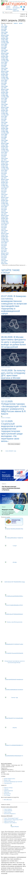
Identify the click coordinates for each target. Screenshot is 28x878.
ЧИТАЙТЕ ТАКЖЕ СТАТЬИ (10, 271)
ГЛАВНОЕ (23, 14)
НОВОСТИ (23, 16)
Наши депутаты (8, 783)
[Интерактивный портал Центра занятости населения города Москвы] (14, 668)
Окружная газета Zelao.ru (10, 822)
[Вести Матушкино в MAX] (22, 6)
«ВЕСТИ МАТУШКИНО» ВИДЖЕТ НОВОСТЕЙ (16, 8)
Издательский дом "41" (9, 821)
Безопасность (7, 793)
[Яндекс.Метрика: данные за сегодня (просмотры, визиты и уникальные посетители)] (15, 826)
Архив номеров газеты (9, 778)
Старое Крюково (8, 810)
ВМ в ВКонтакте (8, 799)
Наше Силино (7, 812)
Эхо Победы (7, 795)
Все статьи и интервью (14, 444)
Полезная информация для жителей (13, 781)
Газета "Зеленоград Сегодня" (11, 818)
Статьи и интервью (5, 292)
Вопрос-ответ (7, 780)
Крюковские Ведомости (10, 813)
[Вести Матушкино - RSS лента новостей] (23, 9)
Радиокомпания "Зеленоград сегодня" (13, 819)
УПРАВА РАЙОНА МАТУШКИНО (9, 7)
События (6, 789)
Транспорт (6, 792)
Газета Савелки (8, 809)
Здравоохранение (8, 790)
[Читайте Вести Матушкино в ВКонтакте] (24, 6)
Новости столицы (8, 787)
